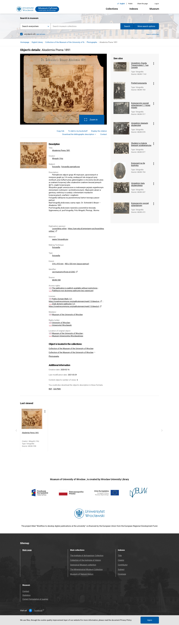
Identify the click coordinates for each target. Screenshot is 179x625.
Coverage (122, 574)
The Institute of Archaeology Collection (86, 555)
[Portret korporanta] (121, 91)
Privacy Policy (126, 620)
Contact (25, 591)
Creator (121, 560)
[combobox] (85, 26)
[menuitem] (60, 131)
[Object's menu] (153, 63)
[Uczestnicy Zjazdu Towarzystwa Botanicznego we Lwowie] (121, 71)
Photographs (92, 42)
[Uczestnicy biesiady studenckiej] (121, 131)
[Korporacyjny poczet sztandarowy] (121, 211)
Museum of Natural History (81, 574)
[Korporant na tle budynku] (121, 171)
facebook (38, 611)
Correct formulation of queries (35, 599)
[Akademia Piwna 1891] (32, 419)
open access (40, 34)
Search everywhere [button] (30, 26)
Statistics (26, 595)
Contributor (122, 565)
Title (120, 555)
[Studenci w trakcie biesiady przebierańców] (121, 151)
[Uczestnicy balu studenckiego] (121, 191)
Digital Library (37, 42)
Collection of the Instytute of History (85, 560)
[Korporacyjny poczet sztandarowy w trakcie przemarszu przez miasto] (121, 111)
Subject (121, 569)
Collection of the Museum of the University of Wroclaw (67, 42)
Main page (27, 550)
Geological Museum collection (83, 565)
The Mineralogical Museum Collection (86, 569)
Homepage (24, 42)
